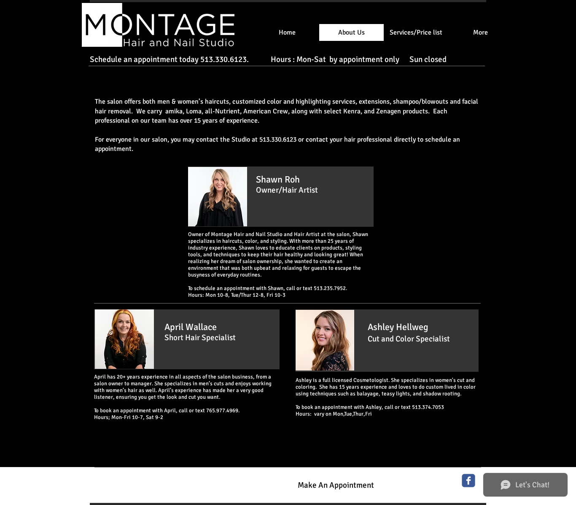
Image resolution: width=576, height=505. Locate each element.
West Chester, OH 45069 (124, 486)
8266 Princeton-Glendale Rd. (130, 478)
